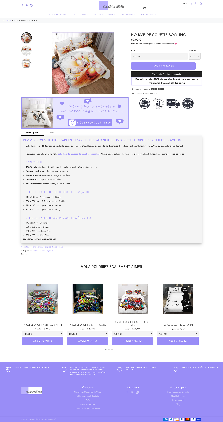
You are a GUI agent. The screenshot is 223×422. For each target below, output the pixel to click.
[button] (105, 349)
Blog (178, 404)
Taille (133, 51)
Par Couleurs (148, 14)
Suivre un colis (178, 400)
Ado (74, 14)
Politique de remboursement (87, 408)
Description (32, 132)
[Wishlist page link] (144, 8)
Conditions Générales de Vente (87, 391)
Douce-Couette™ (50, 419)
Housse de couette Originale (42, 250)
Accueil (6, 20)
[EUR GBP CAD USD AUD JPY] (184, 4)
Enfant (85, 14)
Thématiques (128, 14)
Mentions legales (87, 404)
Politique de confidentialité (87, 396)
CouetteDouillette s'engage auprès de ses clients (42, 246)
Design (98, 14)
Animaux (112, 14)
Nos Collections (178, 396)
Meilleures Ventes (58, 14)
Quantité (192, 50)
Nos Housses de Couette (178, 391)
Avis (52, 132)
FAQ (88, 400)
